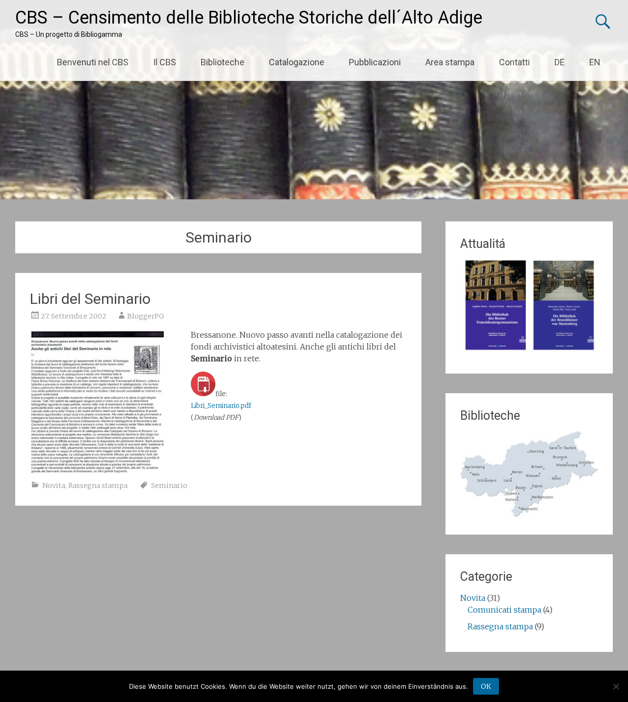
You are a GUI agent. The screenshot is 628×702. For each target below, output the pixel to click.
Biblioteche (222, 62)
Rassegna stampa (98, 485)
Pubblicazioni (375, 62)
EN (595, 62)
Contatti (514, 62)
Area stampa (449, 62)
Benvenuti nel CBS (93, 62)
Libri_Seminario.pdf (221, 406)
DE (559, 62)
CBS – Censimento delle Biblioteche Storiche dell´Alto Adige (248, 17)
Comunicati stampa (504, 610)
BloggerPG (145, 316)
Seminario (169, 485)
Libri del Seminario (90, 298)
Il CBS (164, 62)
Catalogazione (296, 62)
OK (486, 686)
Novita (53, 485)
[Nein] (616, 686)
